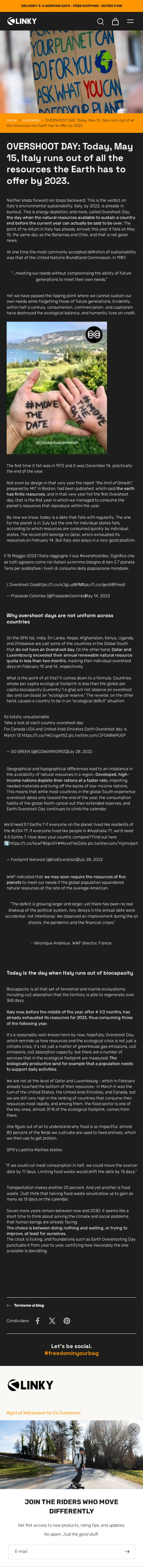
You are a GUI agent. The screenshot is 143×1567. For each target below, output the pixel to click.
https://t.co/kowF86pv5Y (33, 843)
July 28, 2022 (79, 751)
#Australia (97, 830)
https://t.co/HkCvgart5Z (45, 735)
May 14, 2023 (97, 595)
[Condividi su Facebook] (37, 1320)
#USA (17, 830)
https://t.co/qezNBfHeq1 (102, 584)
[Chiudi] (133, 1429)
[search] (100, 21)
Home (12, 120)
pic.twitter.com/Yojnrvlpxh (113, 843)
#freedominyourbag (72, 1353)
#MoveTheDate (72, 843)
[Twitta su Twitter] (52, 1320)
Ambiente (31, 120)
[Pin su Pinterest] (67, 1320)
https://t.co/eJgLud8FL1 (60, 584)
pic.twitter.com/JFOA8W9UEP (97, 735)
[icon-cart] (115, 21)
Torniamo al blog (29, 1305)
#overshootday (94, 555)
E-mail (21, 1551)
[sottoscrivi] (126, 1551)
